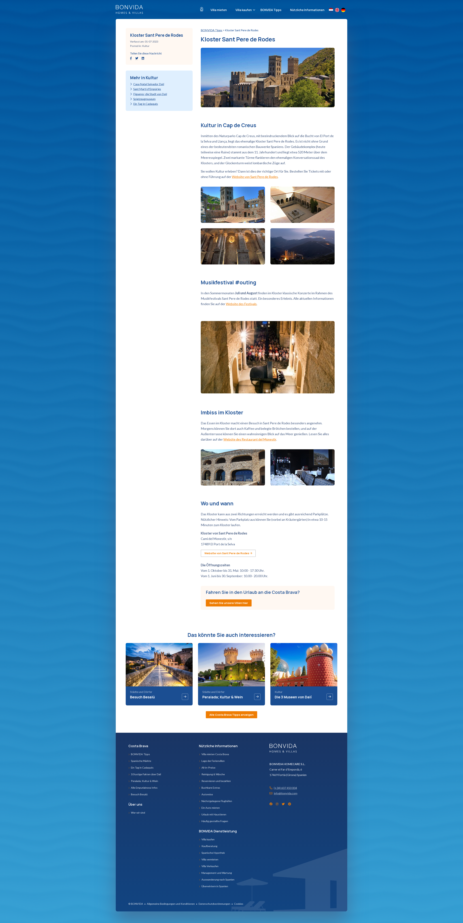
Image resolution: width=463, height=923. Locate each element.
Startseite (201, 9)
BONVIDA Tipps (270, 10)
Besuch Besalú (139, 794)
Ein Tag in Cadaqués (145, 103)
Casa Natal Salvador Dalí (148, 84)
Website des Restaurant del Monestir (249, 439)
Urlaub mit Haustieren (213, 814)
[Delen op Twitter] (137, 58)
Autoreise (207, 794)
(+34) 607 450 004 (285, 788)
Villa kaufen (243, 10)
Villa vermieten (209, 859)
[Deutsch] (344, 10)
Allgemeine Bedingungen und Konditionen (171, 903)
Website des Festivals (241, 304)
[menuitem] (201, 9)
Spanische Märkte (141, 760)
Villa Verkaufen (209, 866)
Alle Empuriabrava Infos (144, 787)
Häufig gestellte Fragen (214, 821)
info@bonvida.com (285, 793)
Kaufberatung (209, 846)
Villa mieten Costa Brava (215, 754)
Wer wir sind (138, 812)
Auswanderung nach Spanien (217, 879)
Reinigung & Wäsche (213, 774)
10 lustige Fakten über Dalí (146, 774)
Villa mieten (219, 10)
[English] (338, 10)
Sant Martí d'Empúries (147, 89)
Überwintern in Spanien (214, 886)
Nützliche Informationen (307, 10)
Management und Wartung (216, 872)
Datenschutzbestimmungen (214, 903)
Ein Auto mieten (210, 807)
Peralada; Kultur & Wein (144, 780)
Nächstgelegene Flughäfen (216, 801)
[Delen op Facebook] (131, 58)
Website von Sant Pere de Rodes (255, 177)
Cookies (238, 903)
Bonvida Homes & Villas (129, 9)
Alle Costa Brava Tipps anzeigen (231, 715)
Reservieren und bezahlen (216, 780)
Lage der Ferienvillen (213, 760)
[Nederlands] (332, 10)
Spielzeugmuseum (144, 99)
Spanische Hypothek (213, 852)
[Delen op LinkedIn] (143, 58)
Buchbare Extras (210, 787)
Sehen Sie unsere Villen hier (228, 603)
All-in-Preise (208, 767)
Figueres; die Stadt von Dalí (150, 94)
